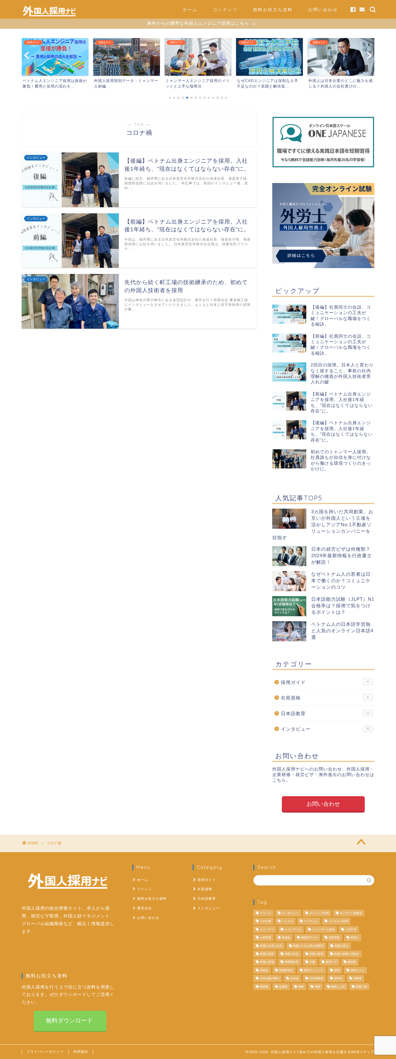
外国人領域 (267, 962)
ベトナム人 (311, 921)
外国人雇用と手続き (346, 953)
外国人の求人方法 (271, 945)
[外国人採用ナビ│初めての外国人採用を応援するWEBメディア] (49, 16)
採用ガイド (325, 682)
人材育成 (265, 937)
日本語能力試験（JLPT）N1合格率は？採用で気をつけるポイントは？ (342, 605)
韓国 (317, 986)
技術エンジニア (313, 970)
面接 (301, 986)
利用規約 (80, 1051)
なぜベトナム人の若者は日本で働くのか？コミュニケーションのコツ (341, 580)
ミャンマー (267, 929)
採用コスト (357, 970)
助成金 (286, 937)
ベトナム (287, 921)
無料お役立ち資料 (273, 9)
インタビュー (325, 729)
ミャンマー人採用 (323, 929)
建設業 (352, 962)
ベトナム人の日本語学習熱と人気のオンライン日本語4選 (342, 630)
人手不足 (350, 929)
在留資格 (325, 697)
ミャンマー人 (293, 929)
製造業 (264, 986)
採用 (337, 970)
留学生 (338, 978)
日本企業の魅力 (269, 978)
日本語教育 (325, 713)
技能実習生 (286, 970)
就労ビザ (331, 962)
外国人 (355, 937)
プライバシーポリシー (45, 1051)
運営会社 (144, 908)
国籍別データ (309, 937)
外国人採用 (267, 953)
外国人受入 (341, 945)
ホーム (190, 9)
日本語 (294, 978)
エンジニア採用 (319, 913)
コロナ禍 (265, 921)
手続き (264, 970)
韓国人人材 (338, 986)
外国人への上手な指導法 (308, 945)
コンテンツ (225, 9)
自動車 (357, 978)
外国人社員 (292, 953)
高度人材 (361, 986)
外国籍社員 (292, 962)
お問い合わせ (323, 9)
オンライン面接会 (351, 913)
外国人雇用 (316, 953)
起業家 (283, 986)
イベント (144, 889)
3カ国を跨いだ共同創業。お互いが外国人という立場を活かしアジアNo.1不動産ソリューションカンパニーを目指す (322, 524)
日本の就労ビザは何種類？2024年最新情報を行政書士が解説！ (341, 555)
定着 (312, 962)
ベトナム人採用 (338, 921)
